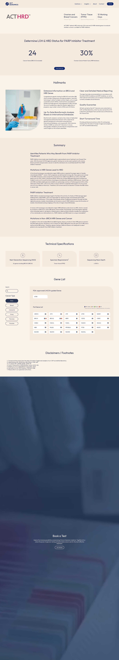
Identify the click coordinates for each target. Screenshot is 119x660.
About (95, 4)
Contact (101, 4)
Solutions (77, 4)
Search (7, 287)
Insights (86, 4)
